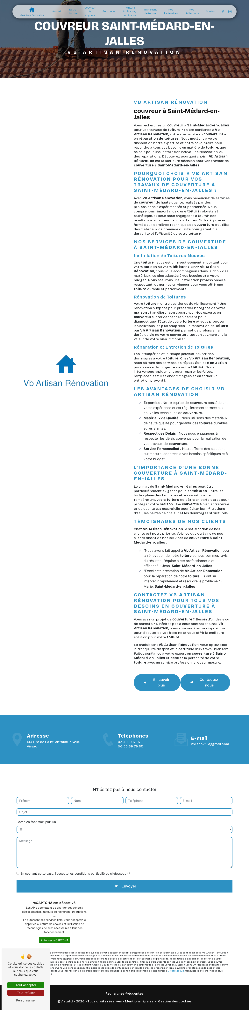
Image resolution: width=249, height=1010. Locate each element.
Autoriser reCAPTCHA (54, 940)
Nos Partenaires (171, 11)
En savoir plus (161, 682)
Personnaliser (26, 1000)
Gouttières (109, 11)
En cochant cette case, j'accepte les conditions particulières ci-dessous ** (75, 873)
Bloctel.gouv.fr (176, 970)
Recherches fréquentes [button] (124, 994)
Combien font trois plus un (36, 822)
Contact (211, 11)
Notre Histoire (72, 11)
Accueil (56, 11)
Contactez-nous (209, 682)
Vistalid (66, 1001)
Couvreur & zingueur (90, 11)
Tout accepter (26, 985)
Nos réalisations (192, 11)
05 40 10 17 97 (129, 742)
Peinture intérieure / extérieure (129, 11)
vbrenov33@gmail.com (210, 744)
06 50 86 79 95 (130, 746)
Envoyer (129, 886)
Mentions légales (139, 1001)
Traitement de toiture (150, 11)
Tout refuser (26, 993)
